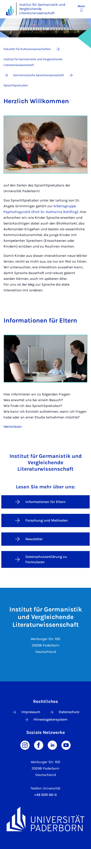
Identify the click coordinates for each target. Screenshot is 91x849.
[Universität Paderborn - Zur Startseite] (9, 10)
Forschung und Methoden (46, 520)
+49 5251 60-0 (45, 795)
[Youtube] (66, 745)
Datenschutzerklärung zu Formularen (46, 559)
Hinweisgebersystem (50, 719)
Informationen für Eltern (45, 502)
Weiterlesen (13, 426)
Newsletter (34, 539)
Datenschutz (69, 712)
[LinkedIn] (52, 745)
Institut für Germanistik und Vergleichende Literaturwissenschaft (42, 8)
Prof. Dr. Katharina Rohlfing (55, 212)
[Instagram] (25, 745)
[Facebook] (38, 745)
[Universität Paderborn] (45, 819)
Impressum (30, 712)
